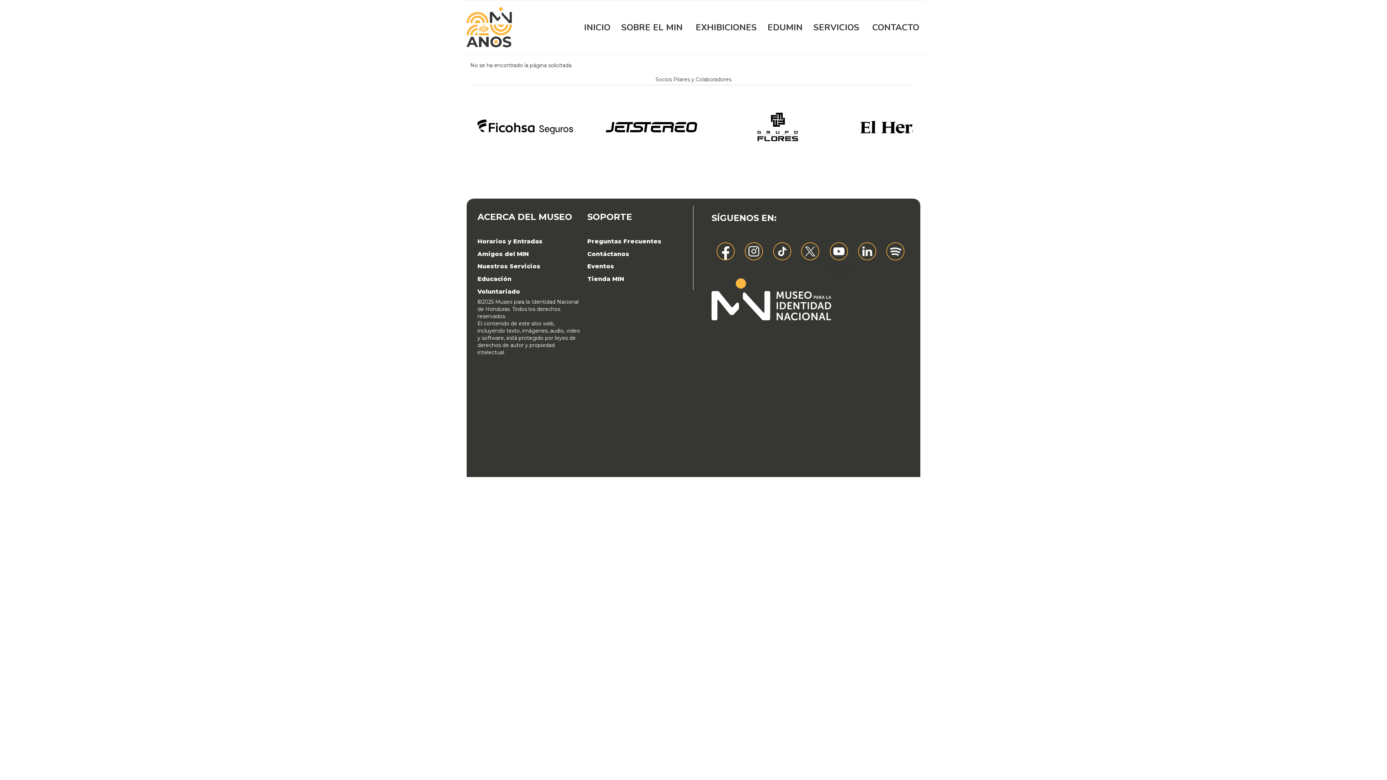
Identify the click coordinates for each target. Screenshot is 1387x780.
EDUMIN (785, 27)
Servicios (836, 27)
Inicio (597, 27)
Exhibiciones (726, 27)
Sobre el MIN (652, 27)
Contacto (895, 27)
